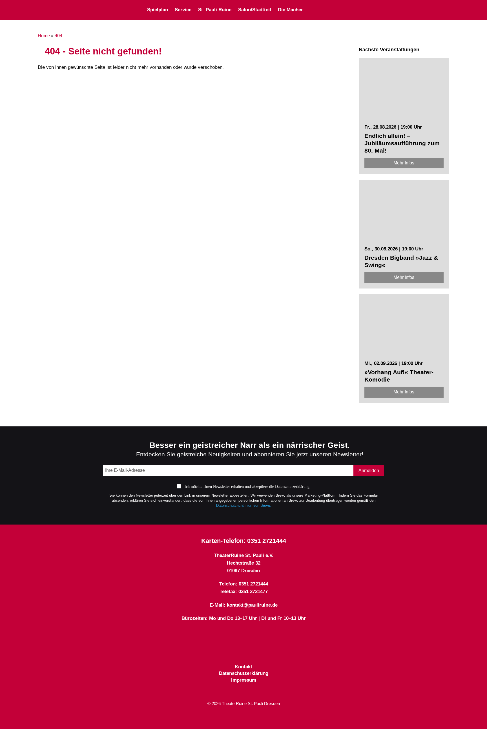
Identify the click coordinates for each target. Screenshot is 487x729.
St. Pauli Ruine (214, 9)
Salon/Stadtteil (254, 9)
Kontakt (243, 666)
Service (183, 9)
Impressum (243, 680)
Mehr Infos (403, 162)
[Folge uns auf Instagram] (386, 9)
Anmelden (368, 470)
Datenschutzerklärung (243, 673)
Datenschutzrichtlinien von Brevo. (243, 505)
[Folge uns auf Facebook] (365, 9)
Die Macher (290, 9)
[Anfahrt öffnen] (447, 10)
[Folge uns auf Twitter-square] (375, 9)
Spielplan (157, 9)
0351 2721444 (266, 540)
